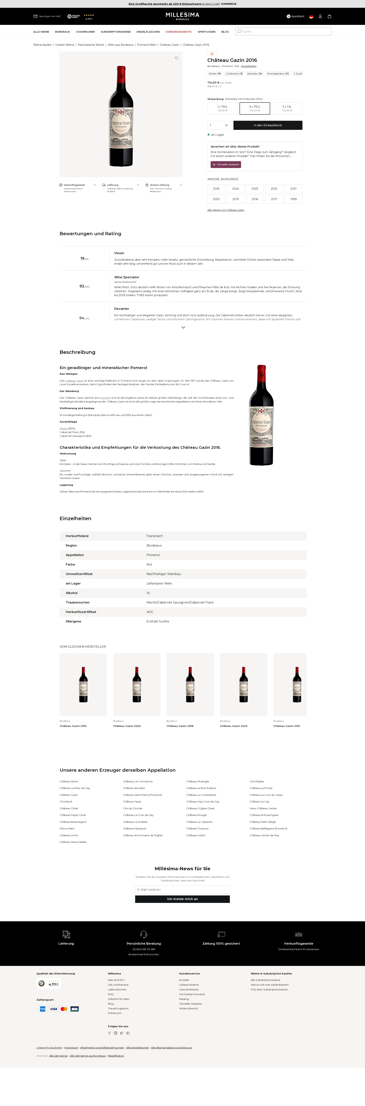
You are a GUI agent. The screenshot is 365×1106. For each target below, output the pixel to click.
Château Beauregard (73, 821)
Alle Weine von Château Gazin (225, 209)
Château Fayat (132, 801)
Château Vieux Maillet (73, 841)
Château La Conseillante (201, 794)
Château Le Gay (259, 801)
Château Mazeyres (134, 828)
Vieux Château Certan (263, 808)
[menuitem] (41, 32)
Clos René (66, 801)
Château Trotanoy (197, 828)
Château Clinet (69, 808)
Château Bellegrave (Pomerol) (268, 828)
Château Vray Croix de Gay (202, 801)
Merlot (64, 428)
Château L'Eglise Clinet (200, 808)
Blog (111, 1003)
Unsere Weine (64, 45)
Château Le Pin (69, 835)
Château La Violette (135, 821)
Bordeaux (213, 66)
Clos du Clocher (133, 808)
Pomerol (227, 66)
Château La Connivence (138, 781)
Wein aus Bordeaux (120, 45)
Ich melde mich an (182, 899)
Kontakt (184, 979)
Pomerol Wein (146, 45)
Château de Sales (134, 788)
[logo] (182, 16)
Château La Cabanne (199, 821)
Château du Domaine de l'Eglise (143, 835)
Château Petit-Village (263, 821)
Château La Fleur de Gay (75, 788)
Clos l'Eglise (257, 781)
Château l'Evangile (197, 781)
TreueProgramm (118, 1008)
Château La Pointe (261, 788)
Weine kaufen (42, 45)
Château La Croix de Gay (138, 814)
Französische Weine (91, 45)
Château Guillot (195, 835)
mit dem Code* (174, 3)
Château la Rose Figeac (264, 814)
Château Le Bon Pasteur (201, 788)
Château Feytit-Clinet (73, 814)
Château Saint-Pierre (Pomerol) (142, 794)
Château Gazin (169, 45)
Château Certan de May (264, 835)
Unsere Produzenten (49, 1047)
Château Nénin (69, 781)
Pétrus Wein (67, 828)
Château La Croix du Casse (266, 794)
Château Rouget (196, 814)
